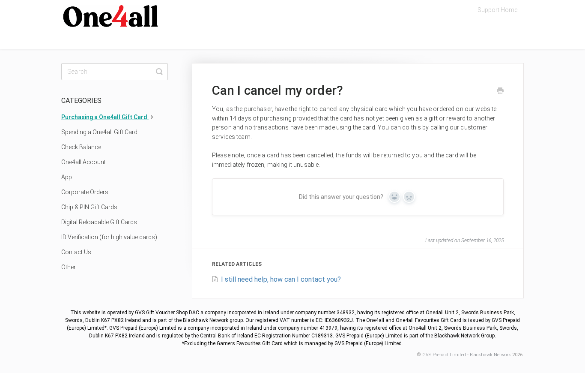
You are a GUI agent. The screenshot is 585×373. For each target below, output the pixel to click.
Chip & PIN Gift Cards (89, 207)
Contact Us (76, 252)
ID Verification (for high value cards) (109, 237)
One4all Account (83, 162)
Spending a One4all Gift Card (99, 132)
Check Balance (81, 147)
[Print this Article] (500, 91)
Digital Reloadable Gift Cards (99, 222)
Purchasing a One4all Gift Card (105, 117)
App (66, 177)
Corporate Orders (84, 192)
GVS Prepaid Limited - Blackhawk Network (466, 355)
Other (68, 267)
